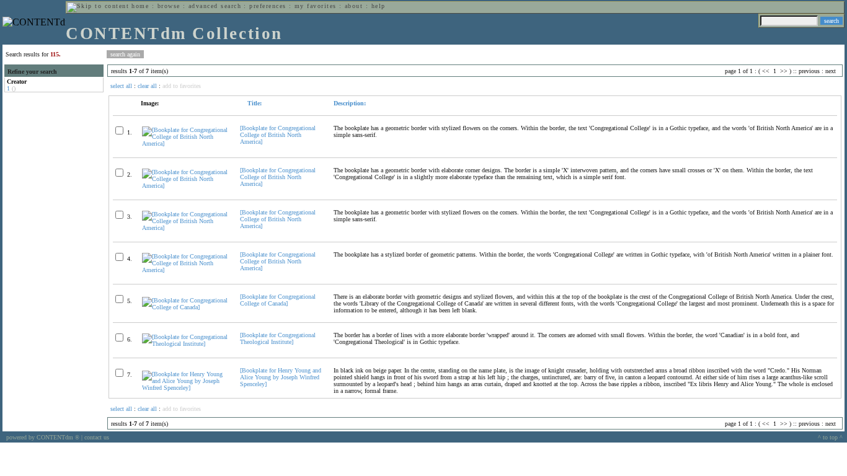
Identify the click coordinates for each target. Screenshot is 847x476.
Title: (254, 103)
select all (121, 85)
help (378, 5)
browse (168, 5)
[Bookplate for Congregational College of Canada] (278, 300)
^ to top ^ (830, 437)
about (354, 5)
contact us (96, 437)
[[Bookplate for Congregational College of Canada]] (185, 307)
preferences (267, 5)
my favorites (316, 5)
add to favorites (181, 85)
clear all (147, 85)
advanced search (214, 5)
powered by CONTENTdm (42, 437)
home (140, 5)
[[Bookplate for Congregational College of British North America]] (185, 143)
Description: (350, 103)
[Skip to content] (98, 5)
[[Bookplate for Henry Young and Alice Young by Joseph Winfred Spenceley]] (185, 387)
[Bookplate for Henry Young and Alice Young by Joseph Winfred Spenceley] (280, 377)
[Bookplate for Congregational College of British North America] (278, 135)
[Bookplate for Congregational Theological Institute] (278, 338)
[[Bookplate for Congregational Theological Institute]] (185, 343)
